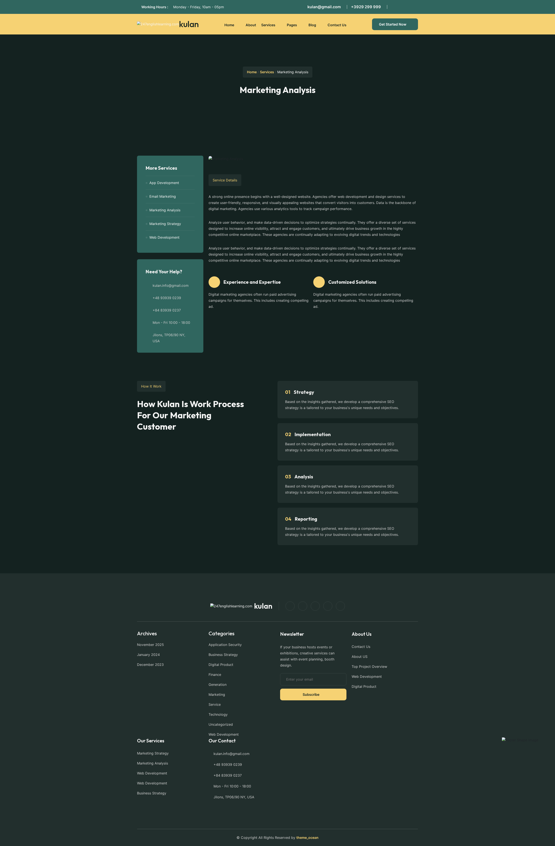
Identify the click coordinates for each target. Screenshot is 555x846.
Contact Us (337, 25)
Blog (312, 25)
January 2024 (148, 654)
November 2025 (150, 644)
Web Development (164, 237)
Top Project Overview (369, 666)
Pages (292, 25)
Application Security (225, 644)
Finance (215, 674)
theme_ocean (307, 837)
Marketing (217, 694)
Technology (218, 714)
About (251, 25)
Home (229, 25)
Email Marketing (162, 196)
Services (268, 25)
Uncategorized (221, 724)
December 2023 (150, 664)
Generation (218, 684)
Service (215, 704)
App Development (164, 183)
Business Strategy (223, 654)
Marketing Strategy (165, 224)
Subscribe (311, 694)
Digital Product (221, 664)
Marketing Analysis (164, 210)
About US (359, 656)
